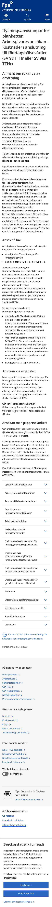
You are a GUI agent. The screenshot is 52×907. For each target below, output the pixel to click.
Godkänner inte (26, 893)
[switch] (5, 774)
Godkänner (26, 885)
